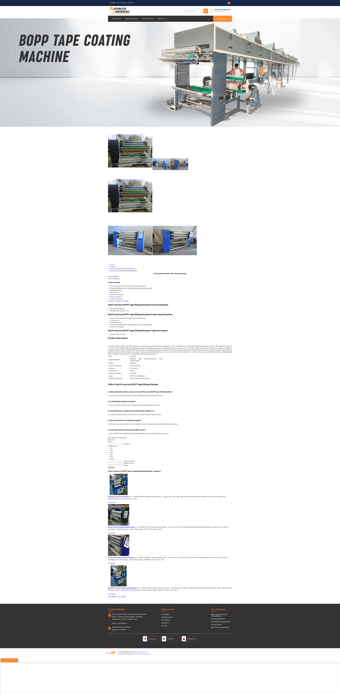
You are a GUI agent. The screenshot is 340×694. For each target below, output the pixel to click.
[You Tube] (228, 4)
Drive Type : (210, 496)
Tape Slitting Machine (218, 619)
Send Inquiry (125, 301)
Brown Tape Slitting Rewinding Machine (121, 527)
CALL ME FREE (121, 596)
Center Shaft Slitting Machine (220, 621)
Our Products (148, 19)
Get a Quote (222, 19)
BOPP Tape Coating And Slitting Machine (219, 615)
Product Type (114, 318)
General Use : (115, 529)
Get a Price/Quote (114, 278)
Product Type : (178, 496)
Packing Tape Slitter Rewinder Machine (121, 557)
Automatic (113, 320)
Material (112, 322)
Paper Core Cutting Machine (220, 627)
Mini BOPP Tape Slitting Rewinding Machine (122, 588)
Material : (199, 496)
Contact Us (162, 19)
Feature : (122, 499)
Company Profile (131, 19)
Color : (133, 499)
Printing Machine (216, 624)
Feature (112, 327)
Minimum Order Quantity (117, 310)
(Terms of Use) (144, 652)
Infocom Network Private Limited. (142, 653)
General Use (114, 324)
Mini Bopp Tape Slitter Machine (118, 496)
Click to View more (116, 296)
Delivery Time (114, 334)
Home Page (116, 19)
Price (111, 308)
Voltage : (145, 529)
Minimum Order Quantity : (154, 496)
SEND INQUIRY (112, 596)
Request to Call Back (114, 301)
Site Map (164, 626)
